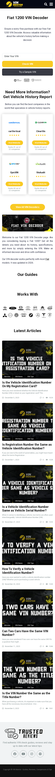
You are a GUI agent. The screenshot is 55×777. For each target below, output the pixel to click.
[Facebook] (14, 753)
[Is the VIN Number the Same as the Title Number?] (27, 670)
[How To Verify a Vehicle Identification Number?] (27, 546)
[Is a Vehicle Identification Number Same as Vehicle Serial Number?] (27, 484)
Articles (7, 377)
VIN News (19, 377)
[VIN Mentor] (14, 4)
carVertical (14, 131)
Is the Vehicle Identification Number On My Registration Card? (26, 384)
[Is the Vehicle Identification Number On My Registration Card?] (27, 359)
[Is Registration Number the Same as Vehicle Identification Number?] (27, 422)
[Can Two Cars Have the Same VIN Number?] (27, 608)
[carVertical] (14, 127)
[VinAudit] (40, 168)
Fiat (47, 259)
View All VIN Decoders (27, 207)
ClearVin (40, 131)
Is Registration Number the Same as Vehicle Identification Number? (27, 446)
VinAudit (40, 172)
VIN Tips (30, 377)
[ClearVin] (40, 127)
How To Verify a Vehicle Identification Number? (18, 570)
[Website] (40, 753)
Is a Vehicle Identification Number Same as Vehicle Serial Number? (25, 508)
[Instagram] (31, 753)
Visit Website (14, 143)
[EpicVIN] (14, 168)
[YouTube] (23, 753)
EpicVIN (14, 172)
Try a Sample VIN (27, 72)
